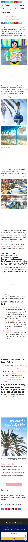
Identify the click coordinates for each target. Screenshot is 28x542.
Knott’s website (22, 267)
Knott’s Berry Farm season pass (13, 385)
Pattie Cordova (10, 16)
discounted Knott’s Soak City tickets (16, 368)
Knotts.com (7, 396)
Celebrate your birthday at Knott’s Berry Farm (13, 472)
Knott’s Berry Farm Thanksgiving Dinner (12, 475)
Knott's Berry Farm (14, 479)
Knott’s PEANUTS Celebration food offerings (13, 246)
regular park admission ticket (15, 263)
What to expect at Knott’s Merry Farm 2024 (12, 466)
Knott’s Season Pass (18, 265)
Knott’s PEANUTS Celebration (19, 26)
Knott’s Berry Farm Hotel (13, 307)
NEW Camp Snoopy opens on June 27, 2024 (12, 469)
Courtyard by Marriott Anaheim (15, 321)
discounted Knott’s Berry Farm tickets (15, 366)
